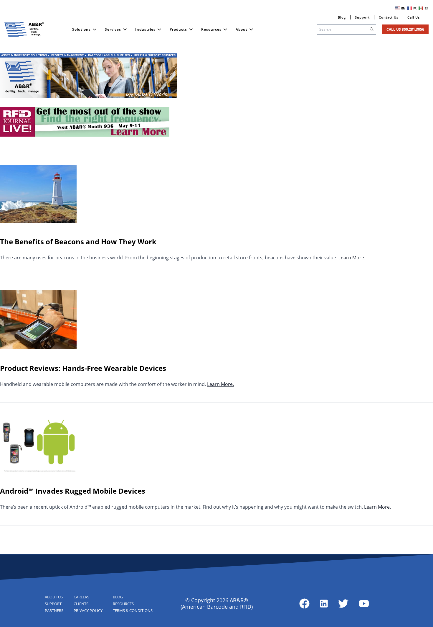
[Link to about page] (304, 603)
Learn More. (351, 257)
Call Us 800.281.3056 (405, 29)
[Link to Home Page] (24, 29)
